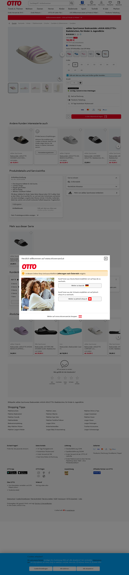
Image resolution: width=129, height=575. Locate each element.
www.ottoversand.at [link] (62, 316)
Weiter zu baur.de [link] (77, 285)
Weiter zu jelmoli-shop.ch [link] (77, 299)
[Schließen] (105, 258)
